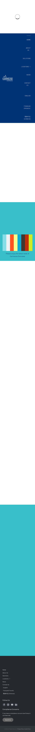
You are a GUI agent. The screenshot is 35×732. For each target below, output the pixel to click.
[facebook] (4, 704)
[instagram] (8, 704)
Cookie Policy (27, 728)
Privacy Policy (21, 728)
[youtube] (12, 704)
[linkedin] (16, 704)
